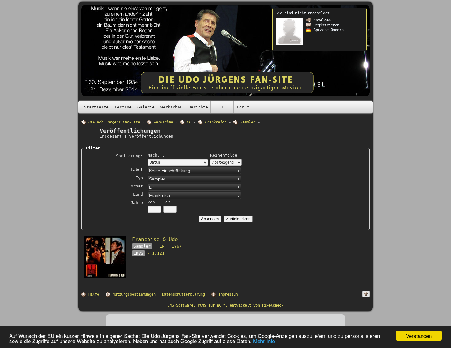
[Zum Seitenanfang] (366, 294)
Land (138, 194)
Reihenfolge (223, 155)
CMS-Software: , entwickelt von (225, 305)
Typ (139, 178)
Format (135, 186)
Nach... (156, 155)
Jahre (137, 202)
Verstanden (419, 335)
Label (137, 169)
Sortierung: (129, 155)
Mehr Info (264, 341)
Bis (167, 202)
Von (151, 202)
